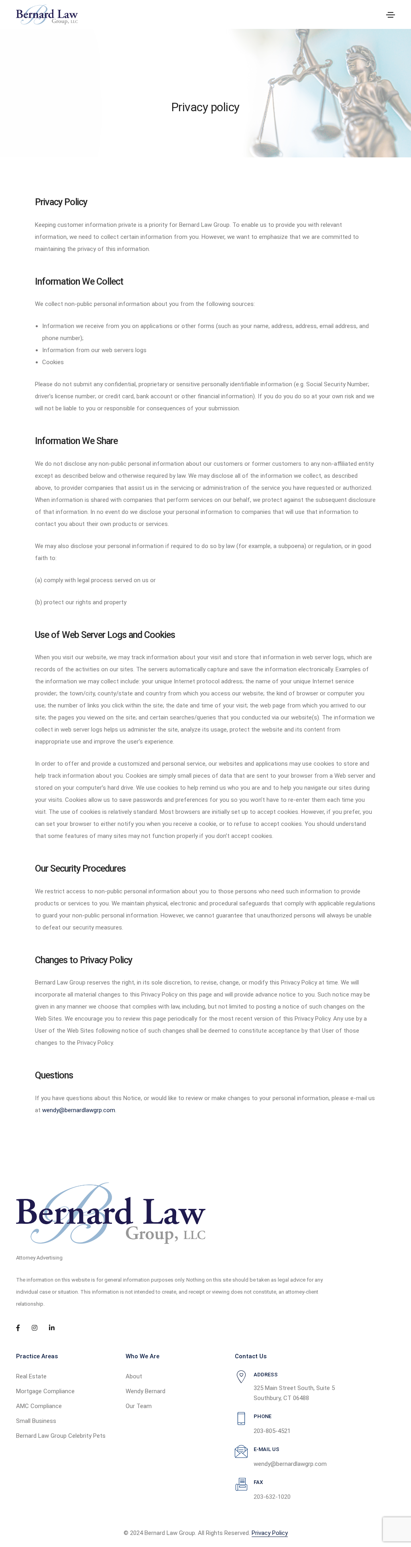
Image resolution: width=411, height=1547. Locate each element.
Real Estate (31, 1376)
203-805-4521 (272, 1431)
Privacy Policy (270, 1533)
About (134, 1376)
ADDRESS (266, 1375)
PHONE (262, 1416)
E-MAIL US (266, 1449)
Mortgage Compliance (45, 1391)
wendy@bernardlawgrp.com (78, 1110)
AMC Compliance (39, 1406)
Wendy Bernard (145, 1391)
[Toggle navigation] (390, 15)
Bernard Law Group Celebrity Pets (61, 1435)
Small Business (36, 1421)
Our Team (139, 1406)
